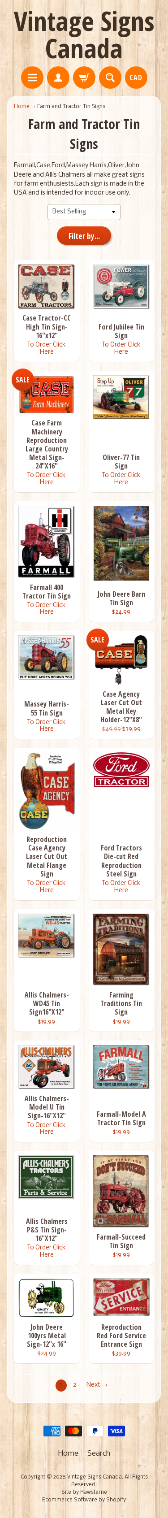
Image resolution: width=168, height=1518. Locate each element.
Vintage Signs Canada (84, 34)
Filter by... (84, 236)
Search (98, 1453)
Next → (97, 1385)
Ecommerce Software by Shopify (84, 1500)
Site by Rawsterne (84, 1492)
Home (21, 106)
